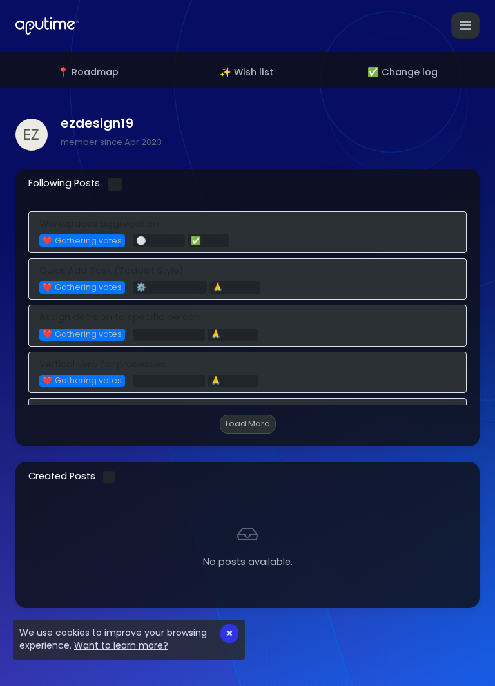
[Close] (229, 633)
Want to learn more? (121, 645)
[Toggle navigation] (465, 25)
